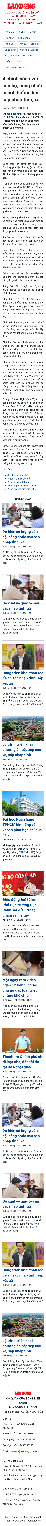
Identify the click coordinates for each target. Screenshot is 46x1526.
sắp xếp (16, 693)
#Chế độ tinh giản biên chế (21, 489)
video (5, 1009)
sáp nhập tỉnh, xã (24, 260)
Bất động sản (11, 55)
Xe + (19, 61)
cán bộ (6, 555)
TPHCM (23, 852)
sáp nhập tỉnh (14, 113)
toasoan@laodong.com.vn (23, 1451)
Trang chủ (9, 32)
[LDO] (23, 516)
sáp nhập (34, 625)
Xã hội (22, 32)
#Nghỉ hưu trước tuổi (18, 478)
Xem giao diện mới (14, 67)
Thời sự (22, 43)
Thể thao (9, 37)
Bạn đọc (35, 43)
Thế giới (8, 61)
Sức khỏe (28, 55)
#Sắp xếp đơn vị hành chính (22, 485)
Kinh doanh (24, 37)
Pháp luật (9, 43)
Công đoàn (10, 49)
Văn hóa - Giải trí (29, 49)
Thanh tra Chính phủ (13, 1077)
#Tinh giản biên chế (17, 475)
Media (32, 32)
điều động (29, 929)
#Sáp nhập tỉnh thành (18, 482)
